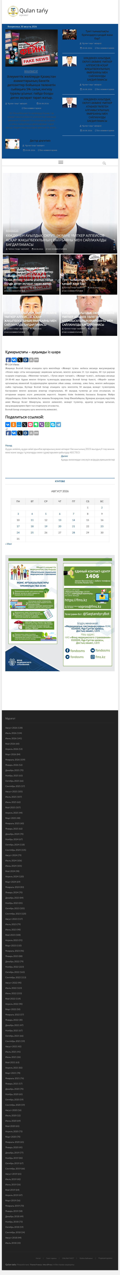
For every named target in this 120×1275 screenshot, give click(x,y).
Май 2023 (10, 935)
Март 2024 (10, 881)
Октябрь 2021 (12, 1035)
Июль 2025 (10, 796)
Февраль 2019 (12, 1205)
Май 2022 (10, 998)
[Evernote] (35, 424)
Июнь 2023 (10, 929)
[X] (24, 424)
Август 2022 (11, 982)
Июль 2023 (10, 924)
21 (73, 526)
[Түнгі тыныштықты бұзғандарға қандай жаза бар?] (69, 35)
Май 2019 (10, 1189)
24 (18, 532)
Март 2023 (10, 945)
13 (59, 520)
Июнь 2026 (10, 738)
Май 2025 (10, 807)
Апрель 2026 (11, 749)
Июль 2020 (10, 1115)
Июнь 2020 (10, 1120)
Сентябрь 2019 (13, 1168)
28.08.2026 (43, 103)
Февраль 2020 (12, 1142)
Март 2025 (10, 818)
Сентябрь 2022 (13, 977)
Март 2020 (10, 1136)
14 (73, 520)
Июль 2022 (10, 988)
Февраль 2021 (12, 1078)
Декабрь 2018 (12, 1216)
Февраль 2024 (12, 887)
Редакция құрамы (105, 1258)
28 (73, 532)
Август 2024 (11, 855)
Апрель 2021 (11, 1067)
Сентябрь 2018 (13, 1232)
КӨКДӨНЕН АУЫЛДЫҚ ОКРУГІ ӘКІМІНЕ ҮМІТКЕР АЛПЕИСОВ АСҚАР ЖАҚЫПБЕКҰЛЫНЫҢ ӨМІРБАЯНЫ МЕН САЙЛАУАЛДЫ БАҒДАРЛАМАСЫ (97, 68)
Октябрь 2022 (12, 972)
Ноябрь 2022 (11, 966)
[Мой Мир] (19, 424)
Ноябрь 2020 (11, 1094)
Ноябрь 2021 (11, 1030)
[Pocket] (30, 424)
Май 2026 (10, 743)
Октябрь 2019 (12, 1163)
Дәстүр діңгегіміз (40, 140)
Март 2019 (10, 1200)
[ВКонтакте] (7, 424)
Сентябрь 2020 (13, 1104)
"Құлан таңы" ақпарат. (17, 103)
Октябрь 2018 (12, 1227)
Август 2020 (11, 1110)
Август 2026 (11, 727)
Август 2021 (11, 1046)
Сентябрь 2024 (13, 850)
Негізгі (38, 1258)
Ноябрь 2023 (11, 903)
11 (32, 520)
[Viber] (41, 424)
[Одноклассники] (13, 424)
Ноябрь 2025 (11, 775)
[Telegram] (58, 424)
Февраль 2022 (12, 1014)
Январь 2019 (11, 1211)
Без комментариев (32, 108)
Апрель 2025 (11, 812)
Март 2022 (10, 1009)
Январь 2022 (11, 1020)
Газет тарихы (51, 1258)
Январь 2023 (11, 956)
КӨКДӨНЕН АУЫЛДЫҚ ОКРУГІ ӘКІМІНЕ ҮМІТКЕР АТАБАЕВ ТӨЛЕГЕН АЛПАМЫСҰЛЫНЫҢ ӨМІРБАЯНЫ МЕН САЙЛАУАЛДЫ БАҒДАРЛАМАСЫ (97, 110)
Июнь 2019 (10, 1184)
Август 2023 (11, 919)
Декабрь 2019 (12, 1152)
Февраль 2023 (12, 950)
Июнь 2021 (10, 1057)
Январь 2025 (11, 828)
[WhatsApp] (47, 424)
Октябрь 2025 (12, 780)
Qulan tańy (33, 10)
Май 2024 (10, 871)
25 (32, 532)
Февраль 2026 (12, 759)
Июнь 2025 (10, 802)
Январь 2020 (11, 1147)
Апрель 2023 (11, 940)
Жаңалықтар (31, 71)
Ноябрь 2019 (11, 1158)
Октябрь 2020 (12, 1099)
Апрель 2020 (11, 1131)
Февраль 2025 (12, 823)
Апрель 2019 (11, 1195)
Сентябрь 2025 (13, 786)
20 (59, 526)
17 (18, 526)
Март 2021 (10, 1073)
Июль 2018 (10, 1243)
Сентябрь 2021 (13, 1041)
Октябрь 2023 (12, 908)
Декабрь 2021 (12, 1025)
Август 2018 (11, 1237)
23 (102, 526)
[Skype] (52, 424)
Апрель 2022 (11, 1004)
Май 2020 (10, 1126)
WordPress (47, 1264)
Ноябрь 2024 (11, 839)
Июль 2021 (10, 1051)
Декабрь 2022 (12, 961)
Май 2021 (10, 1062)
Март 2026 (10, 754)
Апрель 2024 (11, 876)
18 (32, 526)
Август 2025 (11, 791)
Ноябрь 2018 (11, 1221)
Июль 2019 (10, 1179)
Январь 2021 (11, 1083)
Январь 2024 (11, 892)
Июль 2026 (10, 733)
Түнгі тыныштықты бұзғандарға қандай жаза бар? (97, 35)
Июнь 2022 (10, 993)
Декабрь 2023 (12, 897)
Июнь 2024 (10, 865)
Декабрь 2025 (12, 770)
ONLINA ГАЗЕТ (68, 1258)
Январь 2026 (11, 765)
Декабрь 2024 (12, 834)
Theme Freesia (36, 1264)
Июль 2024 (10, 860)
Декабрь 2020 (12, 1089)
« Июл (8, 543)
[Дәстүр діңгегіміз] (12, 144)
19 (46, 526)
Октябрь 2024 (12, 844)
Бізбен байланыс (86, 1258)
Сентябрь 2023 (13, 913)
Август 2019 (11, 1174)
